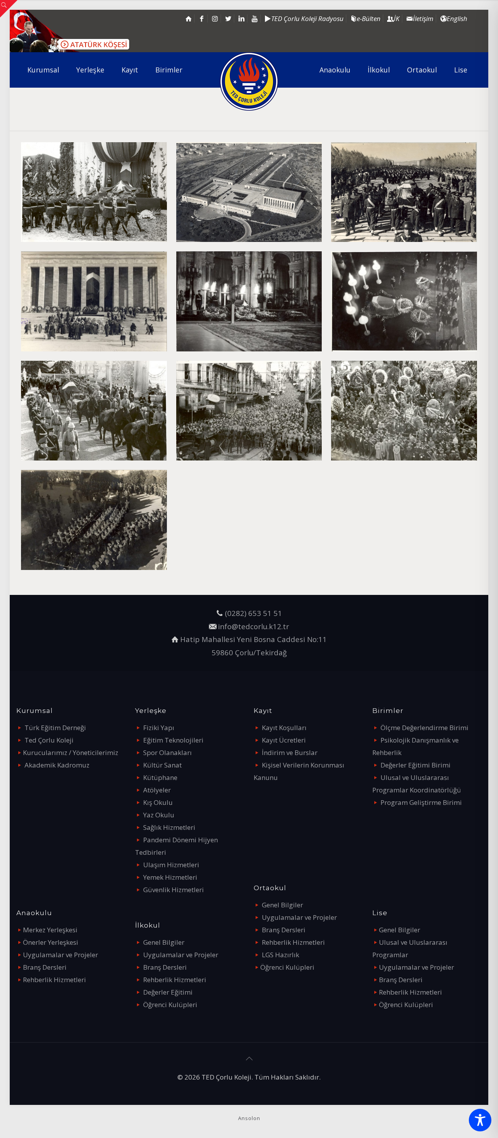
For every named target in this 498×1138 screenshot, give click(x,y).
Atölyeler (157, 789)
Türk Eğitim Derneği (55, 727)
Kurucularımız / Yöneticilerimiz (70, 752)
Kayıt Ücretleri (284, 740)
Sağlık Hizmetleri (169, 827)
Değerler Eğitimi (168, 992)
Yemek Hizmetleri (170, 877)
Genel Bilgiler (163, 942)
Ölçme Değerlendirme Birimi (424, 727)
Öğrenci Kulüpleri (170, 1004)
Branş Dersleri (45, 967)
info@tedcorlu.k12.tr (253, 626)
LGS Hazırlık (280, 954)
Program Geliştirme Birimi (421, 802)
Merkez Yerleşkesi (50, 929)
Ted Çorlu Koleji (49, 740)
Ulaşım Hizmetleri (171, 864)
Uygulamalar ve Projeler (60, 954)
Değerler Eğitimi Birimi (416, 764)
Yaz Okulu (158, 814)
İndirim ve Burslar (289, 752)
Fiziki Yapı (158, 727)
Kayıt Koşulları (284, 727)
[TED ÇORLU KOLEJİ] (249, 81)
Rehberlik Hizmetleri (54, 979)
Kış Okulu (158, 802)
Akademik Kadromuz (57, 764)
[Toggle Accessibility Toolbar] (480, 1120)
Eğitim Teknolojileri (173, 740)
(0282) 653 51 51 (253, 613)
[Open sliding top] (9, 9)
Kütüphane (160, 777)
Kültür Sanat (162, 764)
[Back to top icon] (249, 1058)
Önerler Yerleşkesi (50, 942)
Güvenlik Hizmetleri (173, 889)
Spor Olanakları (167, 752)
